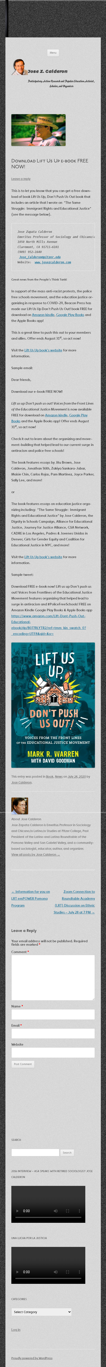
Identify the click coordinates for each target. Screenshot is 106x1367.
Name (17, 1006)
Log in (15, 1329)
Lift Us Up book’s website (43, 350)
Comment (20, 952)
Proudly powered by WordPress (32, 1358)
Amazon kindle (43, 315)
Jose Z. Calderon (48, 71)
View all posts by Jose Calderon (35, 854)
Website (17, 1044)
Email (16, 1025)
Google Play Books (70, 315)
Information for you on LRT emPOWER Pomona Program (30, 898)
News (59, 776)
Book (49, 776)
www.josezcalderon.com (53, 262)
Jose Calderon (21, 782)
